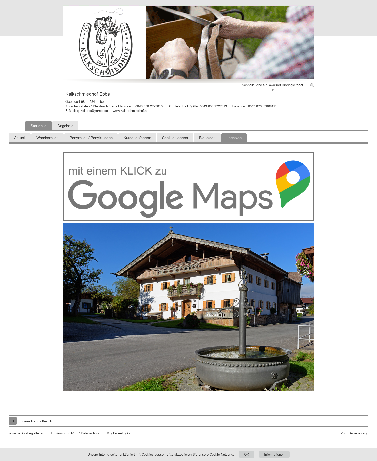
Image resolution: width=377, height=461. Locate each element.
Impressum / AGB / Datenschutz (75, 433)
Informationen (274, 454)
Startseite (38, 125)
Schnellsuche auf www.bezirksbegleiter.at (272, 85)
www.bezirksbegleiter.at (26, 433)
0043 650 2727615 (149, 106)
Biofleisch (207, 137)
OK (246, 454)
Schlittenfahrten (175, 137)
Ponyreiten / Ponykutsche (91, 137)
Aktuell (19, 137)
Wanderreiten (47, 137)
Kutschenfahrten (137, 137)
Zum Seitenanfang (354, 433)
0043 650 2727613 (213, 106)
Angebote (65, 125)
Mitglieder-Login (118, 433)
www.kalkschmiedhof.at (130, 110)
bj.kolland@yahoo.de (92, 110)
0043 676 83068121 (262, 106)
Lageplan (234, 137)
